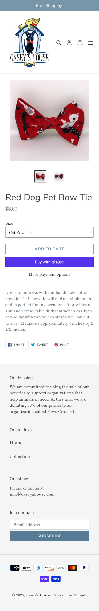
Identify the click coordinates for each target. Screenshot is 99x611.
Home (16, 442)
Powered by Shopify (69, 594)
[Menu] (90, 42)
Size (9, 223)
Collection (20, 456)
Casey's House (38, 594)
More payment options (49, 274)
